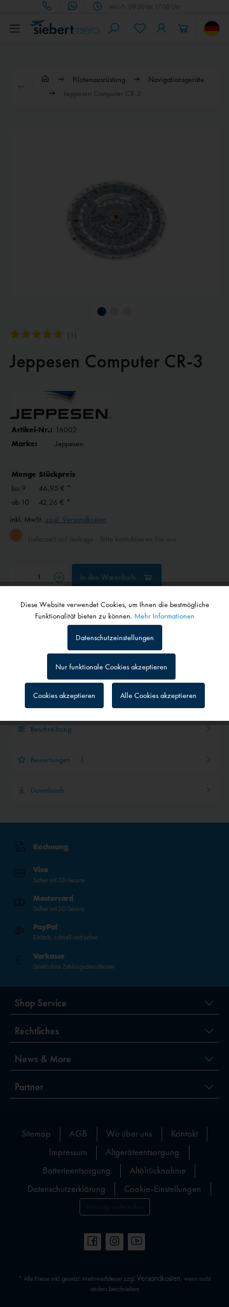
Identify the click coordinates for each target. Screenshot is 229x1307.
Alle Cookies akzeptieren (158, 695)
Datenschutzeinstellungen (115, 638)
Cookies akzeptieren (64, 695)
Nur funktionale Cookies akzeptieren (111, 667)
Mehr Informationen (164, 616)
